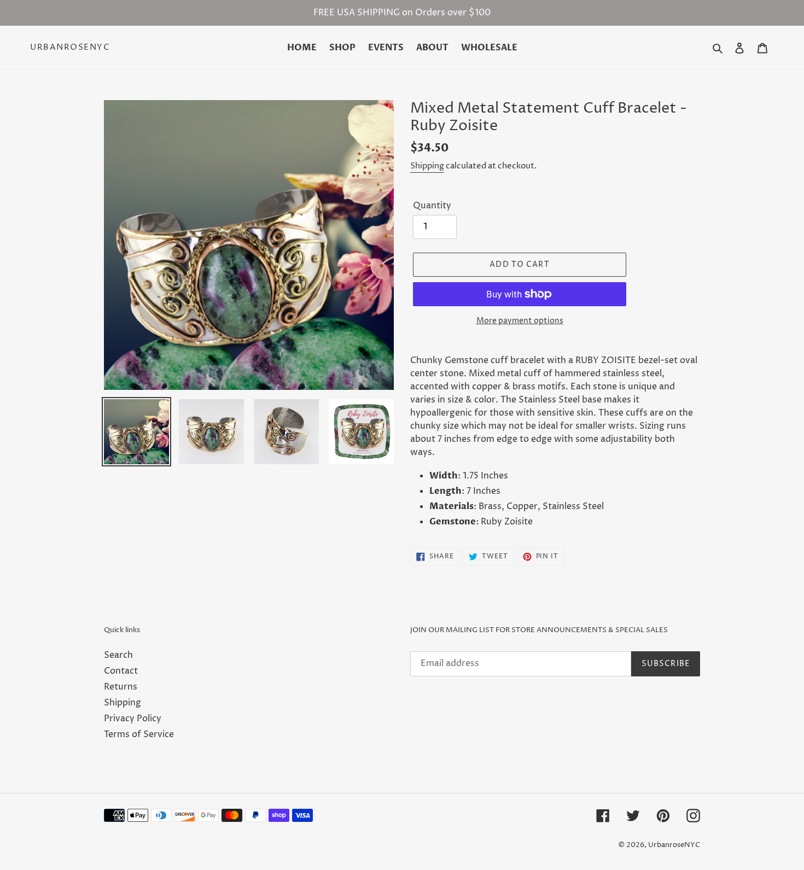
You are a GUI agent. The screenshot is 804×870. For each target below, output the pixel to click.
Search (118, 655)
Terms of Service (139, 734)
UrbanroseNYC (70, 47)
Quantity (432, 206)
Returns (120, 687)
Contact (121, 671)
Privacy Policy (132, 719)
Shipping (427, 166)
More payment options (519, 321)
